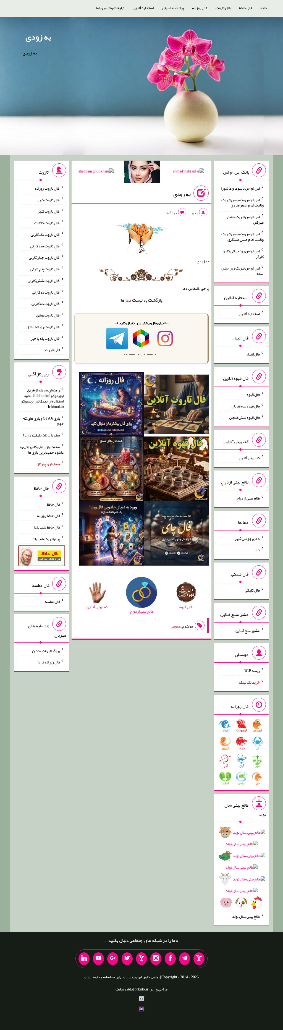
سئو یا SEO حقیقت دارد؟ (41, 435)
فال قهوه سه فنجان (246, 406)
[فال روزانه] (111, 405)
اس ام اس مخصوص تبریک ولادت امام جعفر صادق (242, 202)
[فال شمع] (111, 470)
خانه (263, 8)
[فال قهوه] (176, 470)
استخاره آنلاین (143, 8)
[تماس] (141, 958)
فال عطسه (52, 601)
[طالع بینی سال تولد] (241, 869)
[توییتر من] (127, 958)
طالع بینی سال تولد (246, 916)
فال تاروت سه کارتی (45, 246)
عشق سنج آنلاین (247, 630)
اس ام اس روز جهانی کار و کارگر (243, 253)
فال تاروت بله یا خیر (45, 338)
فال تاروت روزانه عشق (43, 327)
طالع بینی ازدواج (248, 498)
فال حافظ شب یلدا (47, 527)
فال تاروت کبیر (49, 199)
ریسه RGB (251, 671)
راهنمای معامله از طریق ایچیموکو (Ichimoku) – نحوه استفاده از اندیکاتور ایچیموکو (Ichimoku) (42, 398)
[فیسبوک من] (170, 958)
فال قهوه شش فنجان (244, 417)
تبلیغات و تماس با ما (110, 8)
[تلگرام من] (184, 958)
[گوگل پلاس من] (112, 958)
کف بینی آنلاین (249, 458)
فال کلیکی (252, 590)
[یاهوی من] (199, 958)
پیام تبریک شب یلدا (46, 539)
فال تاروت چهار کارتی (44, 257)
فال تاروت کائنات (47, 223)
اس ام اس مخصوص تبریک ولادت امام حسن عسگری (242, 236)
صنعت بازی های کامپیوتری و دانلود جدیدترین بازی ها (42, 449)
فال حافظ (245, 8)
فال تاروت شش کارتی (44, 280)
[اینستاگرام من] (155, 958)
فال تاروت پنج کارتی (45, 269)
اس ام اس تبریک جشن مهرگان (245, 219)
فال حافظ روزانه (48, 515)
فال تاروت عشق (48, 315)
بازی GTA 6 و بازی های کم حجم (43, 420)
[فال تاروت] (176, 405)
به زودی (38, 36)
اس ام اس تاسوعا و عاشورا (240, 188)
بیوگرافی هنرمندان (46, 650)
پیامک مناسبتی (173, 8)
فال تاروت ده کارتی (46, 303)
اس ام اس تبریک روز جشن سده (242, 270)
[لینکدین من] (84, 958)
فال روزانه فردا (49, 662)
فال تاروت (223, 8)
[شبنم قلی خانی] (96, 172)
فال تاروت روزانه (47, 188)
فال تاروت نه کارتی (46, 292)
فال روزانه (199, 8)
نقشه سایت (124, 989)
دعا (128, 300)
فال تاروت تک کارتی (45, 234)
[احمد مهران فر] (188, 172)
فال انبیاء (253, 354)
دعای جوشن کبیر (247, 538)
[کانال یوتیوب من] (98, 958)
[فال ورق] (111, 534)
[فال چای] (176, 534)
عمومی (176, 626)
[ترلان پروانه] (142, 173)
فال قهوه (253, 394)
